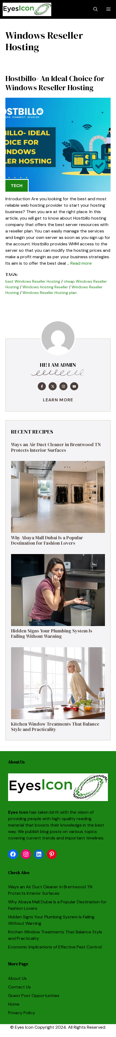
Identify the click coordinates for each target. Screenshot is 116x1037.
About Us (17, 978)
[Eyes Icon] (27, 9)
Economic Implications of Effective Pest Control (55, 947)
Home (13, 1004)
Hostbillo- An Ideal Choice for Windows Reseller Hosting (54, 83)
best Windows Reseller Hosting (32, 281)
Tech (16, 185)
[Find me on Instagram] (63, 386)
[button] (95, 9)
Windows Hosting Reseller (45, 287)
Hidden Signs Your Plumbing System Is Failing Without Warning (51, 633)
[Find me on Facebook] (42, 386)
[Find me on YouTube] (74, 386)
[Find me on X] (53, 386)
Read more (81, 263)
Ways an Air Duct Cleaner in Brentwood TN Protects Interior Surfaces (56, 447)
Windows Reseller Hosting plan (49, 292)
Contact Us (19, 987)
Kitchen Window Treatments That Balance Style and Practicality (55, 727)
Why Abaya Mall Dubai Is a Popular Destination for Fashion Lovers (47, 540)
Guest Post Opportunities (33, 995)
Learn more (58, 400)
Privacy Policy (21, 1013)
